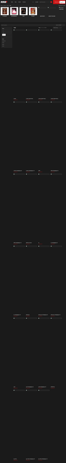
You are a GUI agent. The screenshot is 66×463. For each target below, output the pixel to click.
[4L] (43, 208)
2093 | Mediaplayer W (17, 242)
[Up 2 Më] (19, 424)
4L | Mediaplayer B (54, 242)
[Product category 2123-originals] (14, 12)
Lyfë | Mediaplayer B (29, 386)
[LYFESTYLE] (56, 352)
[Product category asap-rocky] (42, 12)
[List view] (47, 27)
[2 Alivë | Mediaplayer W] (31, 136)
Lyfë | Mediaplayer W (42, 386)
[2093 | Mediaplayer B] (56, 136)
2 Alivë (15, 98)
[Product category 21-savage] (5, 12)
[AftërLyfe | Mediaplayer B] (43, 280)
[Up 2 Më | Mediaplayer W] (43, 424)
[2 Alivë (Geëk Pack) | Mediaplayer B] (43, 64)
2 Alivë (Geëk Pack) (29, 98)
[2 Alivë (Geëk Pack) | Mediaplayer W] (56, 64)
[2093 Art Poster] (31, 208)
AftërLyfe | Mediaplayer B (43, 314)
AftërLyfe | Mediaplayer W (55, 314)
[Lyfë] (19, 352)
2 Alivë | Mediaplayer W (30, 170)
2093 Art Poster (29, 242)
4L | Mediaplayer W (17, 314)
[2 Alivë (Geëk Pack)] (31, 64)
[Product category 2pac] (24, 12)
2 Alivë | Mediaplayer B (18, 170)
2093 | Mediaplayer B (54, 170)
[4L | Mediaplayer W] (19, 280)
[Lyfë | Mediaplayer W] (43, 352)
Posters (5, 5)
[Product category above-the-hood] (52, 12)
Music (8, 5)
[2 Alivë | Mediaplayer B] (19, 136)
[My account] (30, 2)
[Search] (64, 25)
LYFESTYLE (53, 386)
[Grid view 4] (51, 27)
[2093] (43, 136)
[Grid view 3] (49, 27)
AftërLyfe (27, 314)
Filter (4, 34)
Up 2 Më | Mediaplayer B (30, 458)
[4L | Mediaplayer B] (56, 208)
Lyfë (14, 386)
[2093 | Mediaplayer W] (19, 208)
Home (2, 5)
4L (38, 242)
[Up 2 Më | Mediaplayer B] (31, 424)
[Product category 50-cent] (33, 12)
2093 (39, 170)
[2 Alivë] (19, 64)
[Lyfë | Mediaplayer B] (31, 352)
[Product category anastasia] (61, 8)
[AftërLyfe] (31, 280)
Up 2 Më (15, 458)
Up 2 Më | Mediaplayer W (42, 458)
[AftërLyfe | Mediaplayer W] (56, 280)
